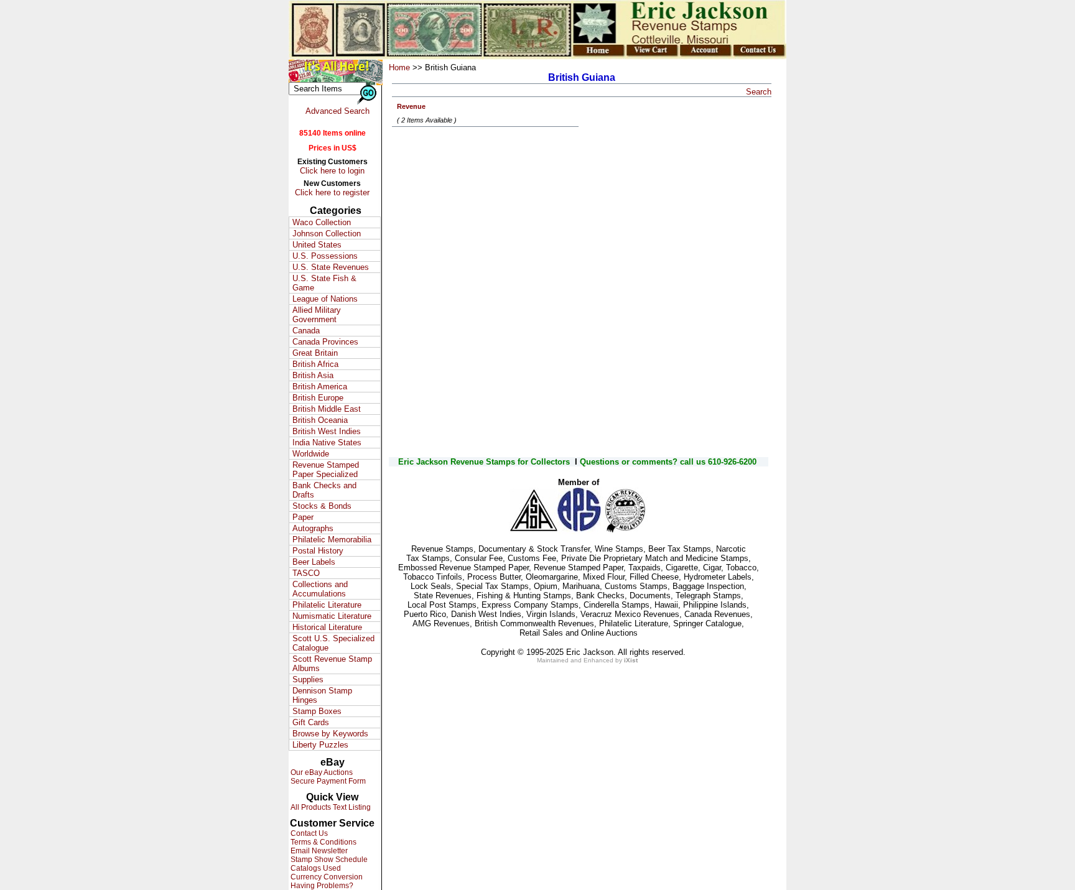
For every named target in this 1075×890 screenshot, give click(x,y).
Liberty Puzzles (320, 744)
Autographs (312, 528)
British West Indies (326, 431)
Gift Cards (310, 722)
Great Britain (315, 353)
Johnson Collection (326, 233)
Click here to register (332, 192)
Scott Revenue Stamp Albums (332, 663)
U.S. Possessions (325, 256)
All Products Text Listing (330, 807)
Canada (306, 330)
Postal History (317, 550)
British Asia (312, 375)
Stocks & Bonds (321, 506)
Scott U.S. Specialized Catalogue (333, 643)
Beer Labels (313, 562)
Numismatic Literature (331, 616)
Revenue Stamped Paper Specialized (325, 469)
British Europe (317, 397)
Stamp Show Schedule (328, 859)
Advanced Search (337, 111)
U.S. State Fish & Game (324, 283)
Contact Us (308, 833)
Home (399, 67)
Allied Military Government (316, 314)
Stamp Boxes (317, 711)
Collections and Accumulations (320, 589)
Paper (303, 517)
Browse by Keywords (330, 733)
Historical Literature (327, 627)
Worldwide (310, 453)
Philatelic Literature (326, 605)
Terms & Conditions (322, 842)
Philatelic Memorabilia (331, 539)
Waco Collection (321, 222)
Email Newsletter (318, 850)
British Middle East (326, 409)
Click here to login (332, 170)
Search (758, 91)
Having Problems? (321, 885)
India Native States (326, 442)
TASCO (306, 573)
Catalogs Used (315, 868)
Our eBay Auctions (321, 772)
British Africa (315, 364)
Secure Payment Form (327, 781)
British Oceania (320, 420)
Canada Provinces (325, 341)
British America (319, 386)
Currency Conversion (326, 877)
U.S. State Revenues (330, 267)
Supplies (307, 679)
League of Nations (325, 299)
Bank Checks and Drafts (324, 490)
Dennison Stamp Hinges (322, 695)
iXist (631, 660)
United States (317, 244)
